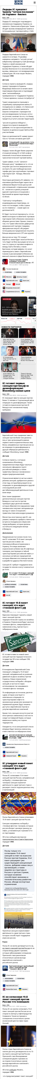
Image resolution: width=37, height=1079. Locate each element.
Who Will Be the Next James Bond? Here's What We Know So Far (9, 341)
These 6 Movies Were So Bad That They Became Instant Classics (27, 376)
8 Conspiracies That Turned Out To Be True (9, 358)
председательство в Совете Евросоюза (17, 839)
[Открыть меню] (34, 3)
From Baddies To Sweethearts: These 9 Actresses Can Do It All (27, 341)
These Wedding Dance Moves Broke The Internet (27, 358)
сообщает (13, 1070)
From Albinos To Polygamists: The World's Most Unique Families (9, 376)
